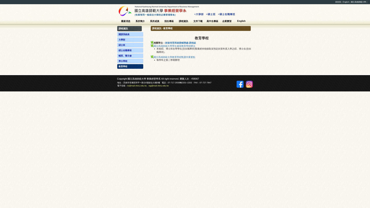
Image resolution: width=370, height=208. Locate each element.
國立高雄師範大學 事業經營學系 (179, 10)
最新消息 (125, 21)
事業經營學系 (154, 79)
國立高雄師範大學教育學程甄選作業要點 (174, 57)
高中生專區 (212, 21)
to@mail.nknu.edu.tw (137, 85)
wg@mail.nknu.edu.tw (159, 85)
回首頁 (338, 2)
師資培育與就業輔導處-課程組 (180, 43)
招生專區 (169, 21)
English (346, 2)
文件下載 (198, 21)
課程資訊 (183, 21)
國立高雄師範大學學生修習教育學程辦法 (174, 46)
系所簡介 (140, 21)
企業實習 (227, 21)
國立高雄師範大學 (358, 2)
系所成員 (154, 21)
